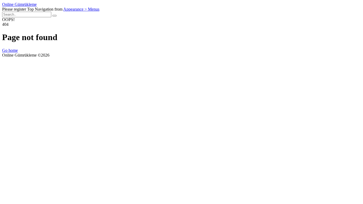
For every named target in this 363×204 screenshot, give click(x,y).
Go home (10, 50)
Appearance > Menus (81, 9)
